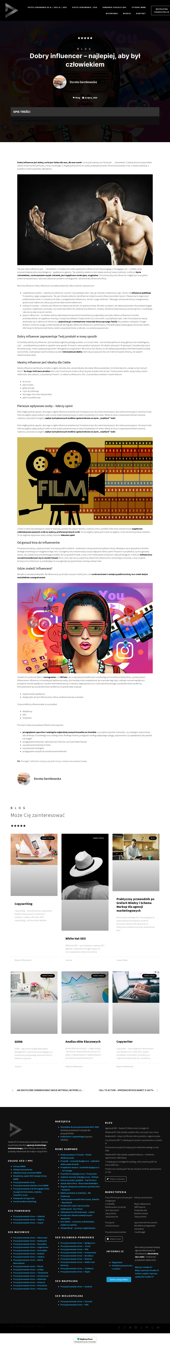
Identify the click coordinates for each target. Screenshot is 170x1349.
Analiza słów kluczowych (83, 1041)
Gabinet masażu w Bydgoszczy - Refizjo (80, 1177)
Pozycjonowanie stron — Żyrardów (30, 1244)
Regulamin (117, 1262)
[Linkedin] (135, 1327)
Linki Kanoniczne (112, 1225)
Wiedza (127, 13)
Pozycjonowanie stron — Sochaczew (30, 1276)
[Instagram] (124, 1327)
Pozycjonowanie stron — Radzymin (30, 1240)
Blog (85, 48)
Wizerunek (112, 13)
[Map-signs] (147, 1327)
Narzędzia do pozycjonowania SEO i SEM (80, 1127)
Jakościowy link (111, 1216)
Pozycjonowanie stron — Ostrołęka (30, 1250)
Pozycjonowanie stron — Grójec (28, 1269)
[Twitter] (130, 1327)
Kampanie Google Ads (114, 7)
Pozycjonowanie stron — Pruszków (30, 1285)
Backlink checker (141, 1213)
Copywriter (124, 1041)
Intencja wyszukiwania (143, 1197)
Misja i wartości (142, 1270)
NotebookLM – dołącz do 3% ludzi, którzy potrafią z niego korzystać (132, 1136)
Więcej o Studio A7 (143, 1267)
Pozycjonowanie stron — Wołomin (29, 1279)
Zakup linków (110, 1213)
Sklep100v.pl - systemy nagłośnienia (78, 1228)
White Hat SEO (75, 938)
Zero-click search (112, 1210)
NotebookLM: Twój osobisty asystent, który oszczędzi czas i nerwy (132, 1132)
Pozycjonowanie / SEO (84, 7)
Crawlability (110, 1204)
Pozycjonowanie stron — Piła (74, 1249)
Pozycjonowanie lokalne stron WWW (30, 1185)
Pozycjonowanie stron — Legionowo (30, 1247)
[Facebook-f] (119, 1327)
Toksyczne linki (140, 1216)
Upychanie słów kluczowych (145, 1222)
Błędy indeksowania (142, 1204)
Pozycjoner (109, 1222)
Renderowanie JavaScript (115, 1207)
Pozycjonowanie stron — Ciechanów (30, 1272)
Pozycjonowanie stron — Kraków (76, 1286)
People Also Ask (140, 1210)
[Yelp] (152, 1327)
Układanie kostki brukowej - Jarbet (78, 1212)
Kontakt (141, 13)
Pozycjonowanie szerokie (115, 1232)
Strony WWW (139, 7)
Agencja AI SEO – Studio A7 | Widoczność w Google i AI (126, 1128)
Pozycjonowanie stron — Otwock (29, 1282)
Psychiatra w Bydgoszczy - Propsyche (79, 1173)
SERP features (139, 1207)
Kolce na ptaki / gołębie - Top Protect (78, 1180)
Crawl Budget (139, 1232)
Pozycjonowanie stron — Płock (28, 1266)
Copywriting (23, 904)
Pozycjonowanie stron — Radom (28, 1253)
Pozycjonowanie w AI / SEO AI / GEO (47, 7)
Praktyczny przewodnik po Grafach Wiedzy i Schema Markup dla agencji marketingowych (135, 904)
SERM (18, 1042)
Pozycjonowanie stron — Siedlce (28, 1256)
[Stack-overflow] (141, 1327)
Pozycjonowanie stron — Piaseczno (30, 1288)
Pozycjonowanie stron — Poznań (76, 1301)
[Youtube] (158, 1327)
